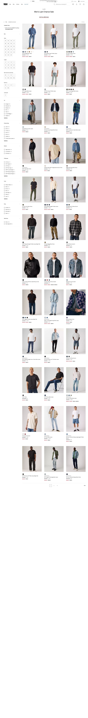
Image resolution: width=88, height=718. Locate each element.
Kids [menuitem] (22, 4)
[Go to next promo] (57, 1)
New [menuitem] (10, 4)
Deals (43, 9)
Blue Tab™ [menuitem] (26, 4)
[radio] (23, 51)
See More (5, 117)
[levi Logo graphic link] (6, 4)
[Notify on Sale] (76, 4)
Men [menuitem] (13, 4)
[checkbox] (5, 40)
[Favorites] (80, 4)
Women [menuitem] (17, 4)
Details (33, 1)
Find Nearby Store (9, 29)
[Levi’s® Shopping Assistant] (73, 4)
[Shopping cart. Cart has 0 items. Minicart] (84, 4)
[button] (12, 25)
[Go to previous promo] (31, 1)
